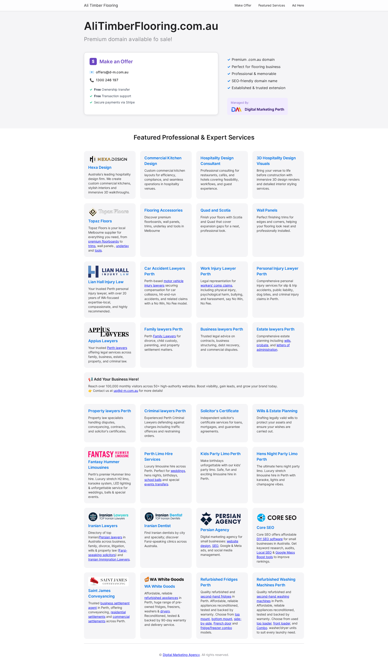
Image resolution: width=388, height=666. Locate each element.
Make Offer (243, 5)
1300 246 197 (107, 80)
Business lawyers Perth (222, 329)
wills (287, 340)
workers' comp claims (216, 285)
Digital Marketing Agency (181, 655)
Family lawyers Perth (163, 329)
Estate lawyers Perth (275, 329)
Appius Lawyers (103, 341)
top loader (264, 623)
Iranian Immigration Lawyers (109, 559)
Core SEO (265, 527)
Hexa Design (99, 167)
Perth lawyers (117, 348)
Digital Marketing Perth (264, 109)
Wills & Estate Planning (277, 411)
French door (222, 623)
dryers (165, 611)
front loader (281, 623)
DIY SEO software (270, 539)
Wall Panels (267, 210)
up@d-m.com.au (126, 390)
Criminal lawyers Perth (165, 411)
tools (98, 250)
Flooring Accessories (163, 210)
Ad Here (298, 5)
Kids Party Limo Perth (220, 453)
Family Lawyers (164, 336)
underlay (122, 246)
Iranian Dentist (157, 526)
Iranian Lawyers (102, 526)
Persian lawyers (110, 537)
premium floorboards (103, 241)
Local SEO (264, 552)
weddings (178, 471)
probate (262, 345)
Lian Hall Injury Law (105, 282)
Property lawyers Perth (109, 411)
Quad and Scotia (216, 210)
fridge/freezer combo (216, 628)
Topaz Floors (100, 221)
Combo (262, 628)
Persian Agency (215, 530)
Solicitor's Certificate (220, 411)
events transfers (156, 484)
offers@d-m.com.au (112, 72)
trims (91, 246)
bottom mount (222, 619)
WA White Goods (159, 586)
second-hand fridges (216, 596)
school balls (152, 480)
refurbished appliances (161, 598)
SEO (215, 546)
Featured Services (271, 5)
